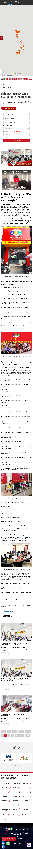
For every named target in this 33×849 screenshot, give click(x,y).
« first (3, 731)
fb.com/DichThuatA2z (22, 828)
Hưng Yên (16, 783)
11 (16, 735)
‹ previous (10, 731)
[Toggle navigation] (30, 79)
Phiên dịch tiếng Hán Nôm (18, 605)
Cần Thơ (16, 814)
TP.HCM (26, 809)
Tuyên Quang (26, 796)
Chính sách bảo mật (17, 843)
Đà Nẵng (16, 805)
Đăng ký (17, 842)
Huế (6, 805)
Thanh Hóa (6, 800)
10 (12, 735)
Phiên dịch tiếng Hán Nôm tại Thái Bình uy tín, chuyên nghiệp (15, 715)
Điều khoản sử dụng (26, 842)
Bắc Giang (16, 796)
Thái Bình (6, 796)
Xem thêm (5, 654)
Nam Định (6, 792)
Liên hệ (11, 842)
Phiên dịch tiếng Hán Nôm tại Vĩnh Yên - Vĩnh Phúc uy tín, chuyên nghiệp (15, 644)
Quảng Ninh (6, 787)
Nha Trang (16, 809)
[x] (1, 38)
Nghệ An (16, 800)
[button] (14, 765)
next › (21, 735)
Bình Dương (26, 814)
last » (27, 735)
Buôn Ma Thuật (6, 809)
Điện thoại (12, 131)
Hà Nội (6, 783)
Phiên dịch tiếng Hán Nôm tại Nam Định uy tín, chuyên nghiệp (16, 86)
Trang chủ (3, 84)
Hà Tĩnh (26, 800)
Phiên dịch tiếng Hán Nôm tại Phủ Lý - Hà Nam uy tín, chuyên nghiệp (16, 679)
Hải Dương (26, 787)
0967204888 (12, 834)
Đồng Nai (6, 819)
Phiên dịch (8, 605)
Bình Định (26, 805)
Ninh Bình (16, 792)
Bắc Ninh (16, 787)
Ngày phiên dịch (7, 125)
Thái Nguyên (26, 792)
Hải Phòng (26, 783)
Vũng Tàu (6, 814)
